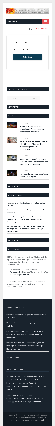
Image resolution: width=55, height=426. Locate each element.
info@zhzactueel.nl (14, 272)
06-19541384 (42, 28)
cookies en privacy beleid (34, 420)
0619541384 (27, 274)
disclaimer (22, 284)
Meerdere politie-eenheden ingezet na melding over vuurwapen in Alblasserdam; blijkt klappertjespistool (25, 219)
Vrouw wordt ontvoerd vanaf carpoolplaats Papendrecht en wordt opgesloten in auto (32, 129)
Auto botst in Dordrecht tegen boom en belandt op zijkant (34, 175)
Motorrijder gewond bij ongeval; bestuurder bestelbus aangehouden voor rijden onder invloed (34, 162)
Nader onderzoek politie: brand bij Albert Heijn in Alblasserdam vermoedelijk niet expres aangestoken (34, 145)
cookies (19, 286)
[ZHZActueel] (27, 10)
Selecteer (27, 57)
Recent (11, 115)
